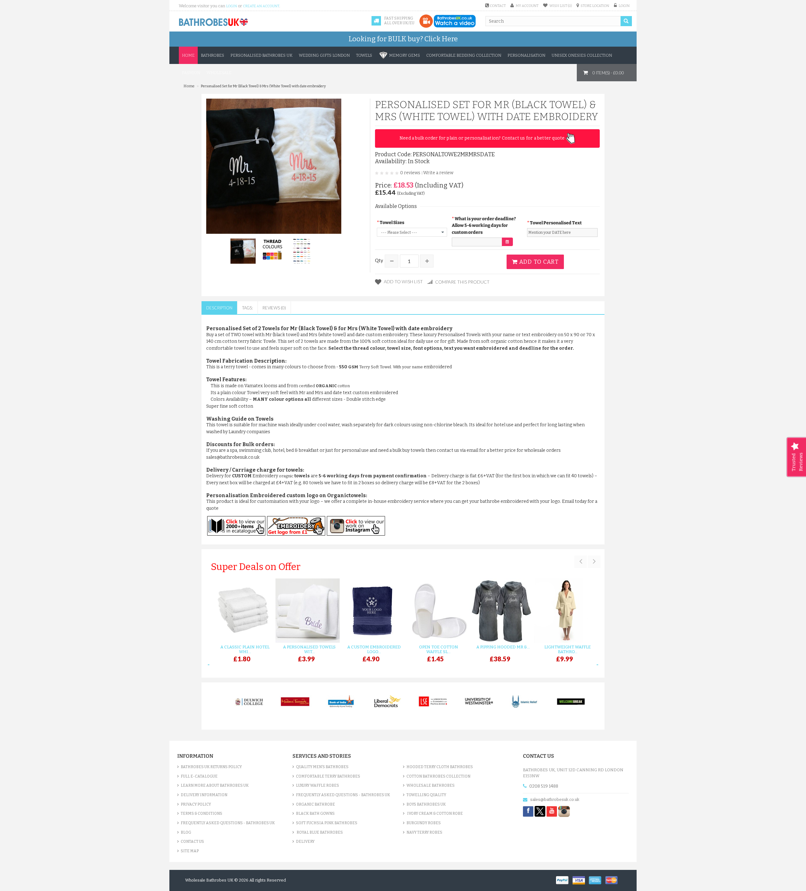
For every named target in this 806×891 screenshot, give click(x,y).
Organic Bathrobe (315, 804)
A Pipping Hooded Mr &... (503, 647)
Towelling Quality (426, 795)
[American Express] (597, 879)
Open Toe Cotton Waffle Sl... (438, 649)
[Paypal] (564, 879)
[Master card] (613, 879)
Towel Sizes (392, 222)
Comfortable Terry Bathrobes (328, 776)
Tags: (247, 307)
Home (188, 55)
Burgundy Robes (423, 823)
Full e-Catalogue (199, 776)
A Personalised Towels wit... (309, 649)
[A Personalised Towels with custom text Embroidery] (306, 610)
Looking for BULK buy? (403, 39)
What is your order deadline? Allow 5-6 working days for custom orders (484, 225)
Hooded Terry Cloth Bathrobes (439, 767)
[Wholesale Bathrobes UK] (213, 22)
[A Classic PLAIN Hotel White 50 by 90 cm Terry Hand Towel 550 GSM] (241, 610)
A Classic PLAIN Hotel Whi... (245, 649)
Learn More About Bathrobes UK (215, 785)
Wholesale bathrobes (430, 785)
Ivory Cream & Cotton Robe (434, 813)
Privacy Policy (196, 804)
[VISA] (580, 879)
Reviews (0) (274, 307)
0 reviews (410, 172)
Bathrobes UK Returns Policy (211, 767)
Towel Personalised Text (556, 223)
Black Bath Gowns (315, 813)
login (231, 6)
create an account (261, 6)
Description (219, 307)
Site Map (190, 851)
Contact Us (192, 841)
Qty (379, 260)
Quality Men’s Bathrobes (322, 767)
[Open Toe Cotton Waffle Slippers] (435, 610)
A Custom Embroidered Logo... (374, 649)
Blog (186, 832)
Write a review (438, 172)
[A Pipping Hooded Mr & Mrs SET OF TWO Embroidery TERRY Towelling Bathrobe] (500, 610)
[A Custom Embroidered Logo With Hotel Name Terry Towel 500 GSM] (370, 610)
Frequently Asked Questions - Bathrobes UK (228, 823)
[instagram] (564, 811)
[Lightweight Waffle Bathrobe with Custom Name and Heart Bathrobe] (564, 610)
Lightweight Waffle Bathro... (567, 649)
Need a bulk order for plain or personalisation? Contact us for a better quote (483, 138)
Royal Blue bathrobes (319, 832)
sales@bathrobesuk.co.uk (554, 799)
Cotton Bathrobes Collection (438, 776)
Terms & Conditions (201, 813)
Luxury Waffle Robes (317, 785)
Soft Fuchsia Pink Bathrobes (326, 823)
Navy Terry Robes (424, 832)
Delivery (305, 841)
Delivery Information (204, 795)
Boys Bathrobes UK (426, 804)
